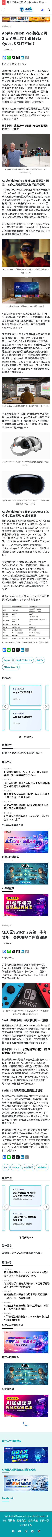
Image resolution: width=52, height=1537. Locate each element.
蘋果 (43, 70)
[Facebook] (13, 1531)
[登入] (42, 10)
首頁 (6, 26)
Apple (8, 660)
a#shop (16, 699)
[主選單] (3, 10)
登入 (18, 752)
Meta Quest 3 (11, 667)
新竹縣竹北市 (19, 689)
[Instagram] (26, 1531)
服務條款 (44, 1520)
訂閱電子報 (26, 1524)
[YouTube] (19, 1531)
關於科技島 (9, 1520)
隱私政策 (33, 1520)
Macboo (25, 91)
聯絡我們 (21, 1520)
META (40, 660)
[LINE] (32, 1531)
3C (10, 26)
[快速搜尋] (48, 10)
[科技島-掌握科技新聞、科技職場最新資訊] (26, 9)
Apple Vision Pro (36, 74)
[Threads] (39, 1531)
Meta (8, 108)
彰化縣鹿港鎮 (19, 713)
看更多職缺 (25, 737)
